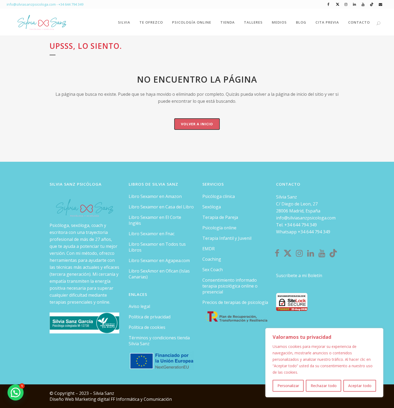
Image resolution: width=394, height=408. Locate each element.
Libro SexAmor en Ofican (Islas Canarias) (159, 274)
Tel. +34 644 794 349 (296, 225)
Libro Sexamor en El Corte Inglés (155, 220)
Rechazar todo (324, 385)
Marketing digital (93, 399)
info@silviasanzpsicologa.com (306, 218)
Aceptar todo (359, 385)
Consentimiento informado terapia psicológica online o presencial (230, 286)
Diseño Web (62, 399)
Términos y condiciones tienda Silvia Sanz (159, 341)
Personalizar (288, 385)
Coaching (211, 259)
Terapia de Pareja (220, 217)
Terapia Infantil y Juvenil (226, 238)
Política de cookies (147, 327)
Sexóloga (211, 207)
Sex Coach (212, 270)
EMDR (208, 249)
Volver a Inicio (197, 124)
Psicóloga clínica (218, 196)
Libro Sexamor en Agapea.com (159, 260)
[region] (324, 362)
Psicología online (219, 228)
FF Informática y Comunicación (141, 399)
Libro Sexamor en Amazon (155, 196)
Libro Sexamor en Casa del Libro (161, 207)
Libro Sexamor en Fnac (151, 234)
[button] (16, 392)
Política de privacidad (149, 317)
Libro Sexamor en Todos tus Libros (157, 247)
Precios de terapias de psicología (235, 302)
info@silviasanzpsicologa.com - (32, 4)
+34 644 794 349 (70, 4)
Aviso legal (139, 306)
